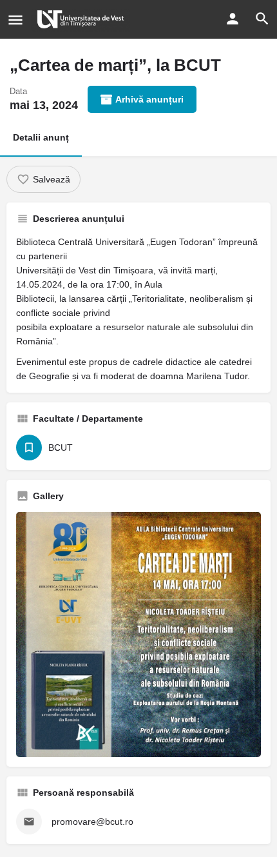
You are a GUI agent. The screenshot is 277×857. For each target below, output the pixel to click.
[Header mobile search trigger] (262, 18)
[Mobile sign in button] (232, 18)
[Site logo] (82, 19)
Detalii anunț (41, 137)
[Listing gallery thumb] (138, 634)
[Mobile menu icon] (15, 19)
